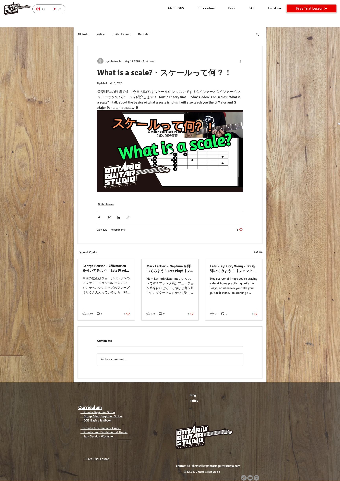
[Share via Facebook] (99, 217)
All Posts (83, 34)
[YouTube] (250, 478)
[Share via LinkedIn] (118, 217)
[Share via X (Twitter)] (109, 217)
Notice (100, 34)
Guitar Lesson (121, 34)
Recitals (143, 34)
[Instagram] (256, 478)
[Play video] (170, 151)
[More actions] (240, 61)
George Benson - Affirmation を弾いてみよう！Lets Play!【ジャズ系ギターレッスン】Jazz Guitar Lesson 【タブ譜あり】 (105, 268)
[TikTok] (244, 478)
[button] (257, 34)
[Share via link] (128, 217)
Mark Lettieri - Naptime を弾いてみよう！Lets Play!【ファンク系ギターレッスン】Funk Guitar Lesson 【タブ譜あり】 (170, 268)
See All (258, 251)
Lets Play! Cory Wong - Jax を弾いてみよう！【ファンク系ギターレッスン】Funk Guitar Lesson (233, 268)
